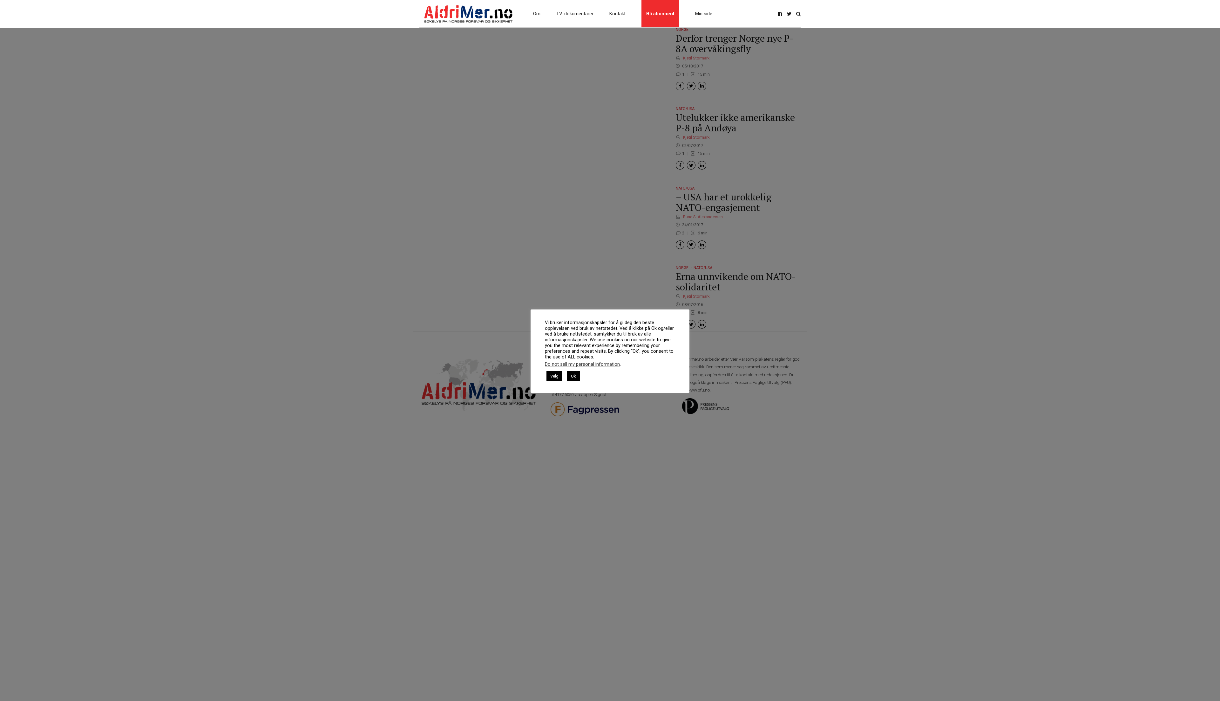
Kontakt (617, 14)
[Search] (798, 13)
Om (536, 14)
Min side (703, 14)
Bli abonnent (660, 14)
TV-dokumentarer (574, 14)
